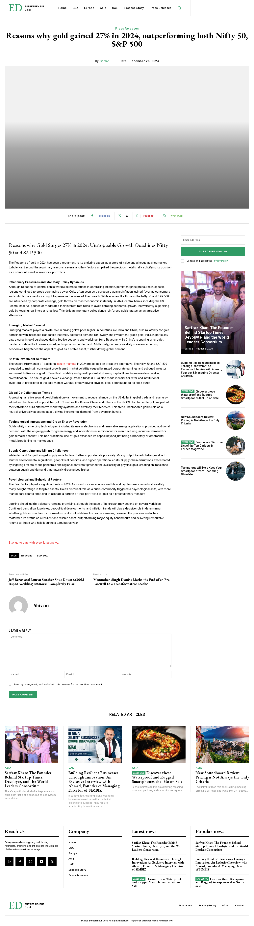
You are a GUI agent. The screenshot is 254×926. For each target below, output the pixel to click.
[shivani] (18, 605)
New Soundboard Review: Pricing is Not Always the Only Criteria (200, 420)
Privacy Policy (220, 261)
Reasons (26, 555)
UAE (71, 767)
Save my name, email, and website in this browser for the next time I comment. (58, 684)
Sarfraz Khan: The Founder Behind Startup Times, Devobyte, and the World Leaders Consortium (209, 334)
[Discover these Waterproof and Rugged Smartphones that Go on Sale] (235, 394)
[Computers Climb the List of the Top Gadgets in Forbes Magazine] (235, 445)
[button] (179, 8)
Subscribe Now (210, 251)
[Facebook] (19, 861)
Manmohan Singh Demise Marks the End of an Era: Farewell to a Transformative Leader (131, 581)
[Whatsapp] (9, 861)
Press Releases (127, 28)
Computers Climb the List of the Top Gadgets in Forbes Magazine (202, 446)
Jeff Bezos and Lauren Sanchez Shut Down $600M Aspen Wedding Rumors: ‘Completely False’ (46, 581)
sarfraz (189, 348)
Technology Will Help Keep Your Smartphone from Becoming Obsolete (201, 471)
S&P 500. (42, 555)
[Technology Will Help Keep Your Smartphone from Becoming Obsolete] (235, 471)
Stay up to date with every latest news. (34, 542)
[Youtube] (41, 861)
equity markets (66, 364)
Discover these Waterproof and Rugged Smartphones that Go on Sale (200, 395)
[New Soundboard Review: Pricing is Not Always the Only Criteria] (235, 420)
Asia (8, 767)
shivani (105, 61)
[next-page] (238, 278)
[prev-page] (231, 278)
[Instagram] (30, 861)
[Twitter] (52, 861)
